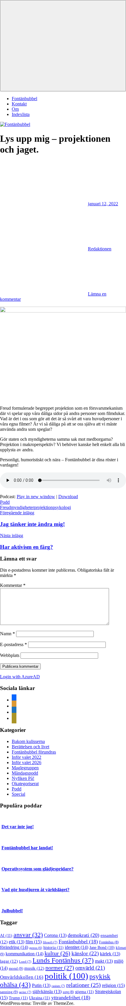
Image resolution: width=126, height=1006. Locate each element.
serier (25, 992)
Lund (25, 961)
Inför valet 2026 (26, 762)
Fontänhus (109, 942)
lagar (9, 961)
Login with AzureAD (20, 676)
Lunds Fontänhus (63, 960)
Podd (5, 502)
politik (66, 976)
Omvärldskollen (21, 977)
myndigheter (22, 507)
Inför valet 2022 (26, 757)
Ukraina (39, 997)
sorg (68, 992)
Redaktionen (99, 248)
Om (15, 109)
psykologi (62, 507)
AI (6, 935)
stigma (84, 991)
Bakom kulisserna (28, 741)
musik (34, 968)
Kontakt (19, 103)
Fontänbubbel (24, 98)
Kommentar (12, 585)
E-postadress (13, 644)
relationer (83, 985)
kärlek (110, 953)
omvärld (90, 968)
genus (35, 947)
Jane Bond (102, 947)
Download (68, 496)
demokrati (83, 935)
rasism (58, 986)
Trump (18, 997)
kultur (57, 953)
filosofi (50, 942)
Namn (7, 633)
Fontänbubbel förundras (34, 751)
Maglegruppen (25, 767)
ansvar (28, 934)
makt (104, 961)
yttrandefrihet (70, 997)
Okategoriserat (25, 783)
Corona (55, 935)
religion (113, 985)
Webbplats (9, 655)
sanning (9, 992)
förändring (14, 947)
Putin (41, 985)
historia (53, 947)
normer (59, 967)
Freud (5, 507)
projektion (43, 507)
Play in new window (36, 496)
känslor (85, 953)
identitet (76, 947)
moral (16, 968)
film (33, 941)
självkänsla (47, 991)
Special (18, 794)
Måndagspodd (25, 773)
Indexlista (21, 114)
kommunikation (24, 953)
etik (16, 941)
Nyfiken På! (23, 778)
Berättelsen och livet (30, 746)
